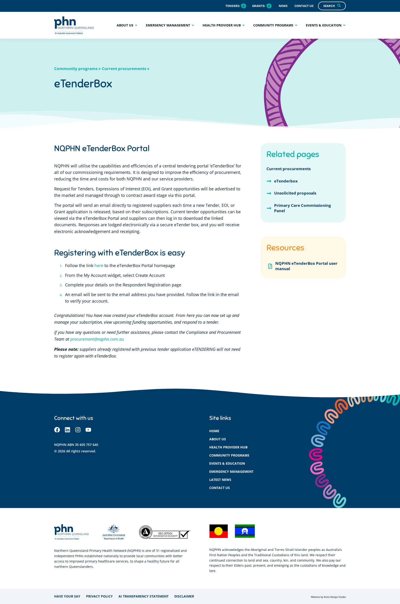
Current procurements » (125, 68)
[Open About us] (136, 25)
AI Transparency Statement (144, 596)
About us (217, 439)
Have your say (67, 596)
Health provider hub (228, 447)
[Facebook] (57, 430)
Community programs (229, 455)
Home (214, 430)
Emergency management (231, 471)
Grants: (258, 5)
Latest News (220, 479)
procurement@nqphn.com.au (97, 339)
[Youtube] (88, 430)
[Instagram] (78, 430)
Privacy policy (99, 596)
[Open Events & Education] (344, 25)
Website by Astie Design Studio (328, 596)
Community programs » (77, 68)
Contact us (219, 487)
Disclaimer (184, 596)
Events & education (227, 463)
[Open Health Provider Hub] (243, 25)
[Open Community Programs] (296, 25)
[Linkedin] (67, 430)
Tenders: (232, 5)
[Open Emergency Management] (192, 25)
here (98, 265)
